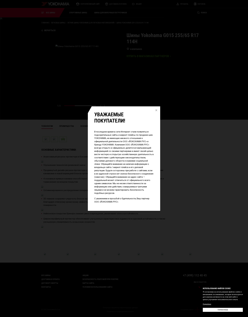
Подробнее (207, 304)
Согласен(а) (223, 310)
